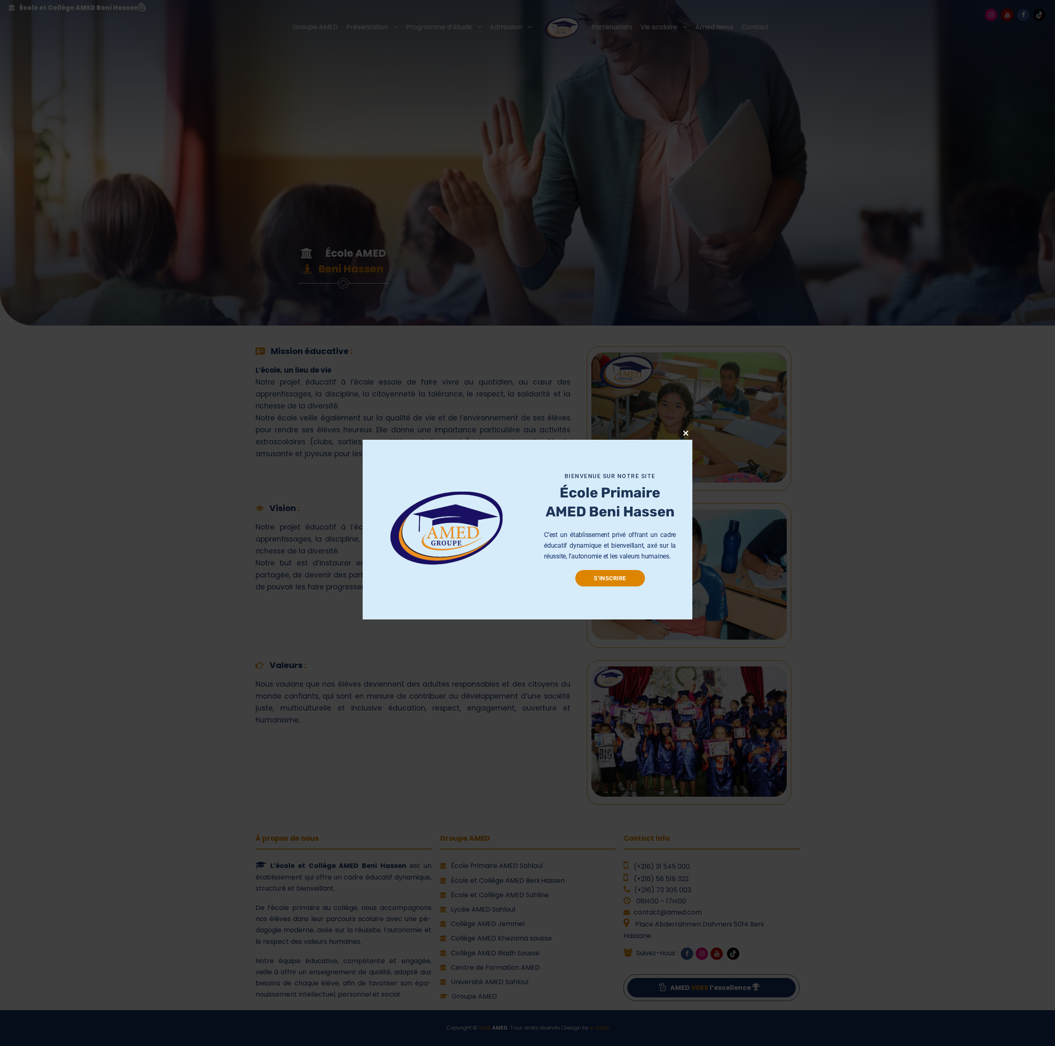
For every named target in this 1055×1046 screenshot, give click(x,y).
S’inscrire (610, 578)
